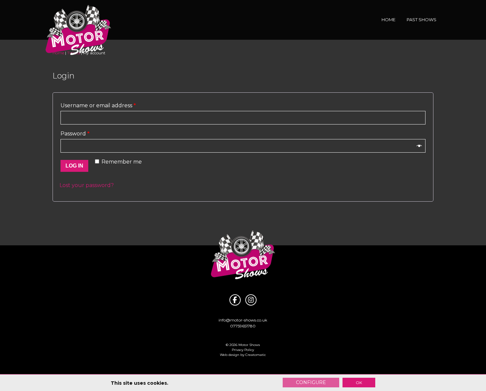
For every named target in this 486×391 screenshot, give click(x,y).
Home (388, 19)
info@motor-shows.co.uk (243, 320)
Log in (74, 166)
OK (359, 382)
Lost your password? (87, 185)
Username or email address (98, 105)
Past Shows (421, 19)
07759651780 (243, 325)
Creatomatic (255, 355)
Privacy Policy (243, 350)
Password (75, 133)
